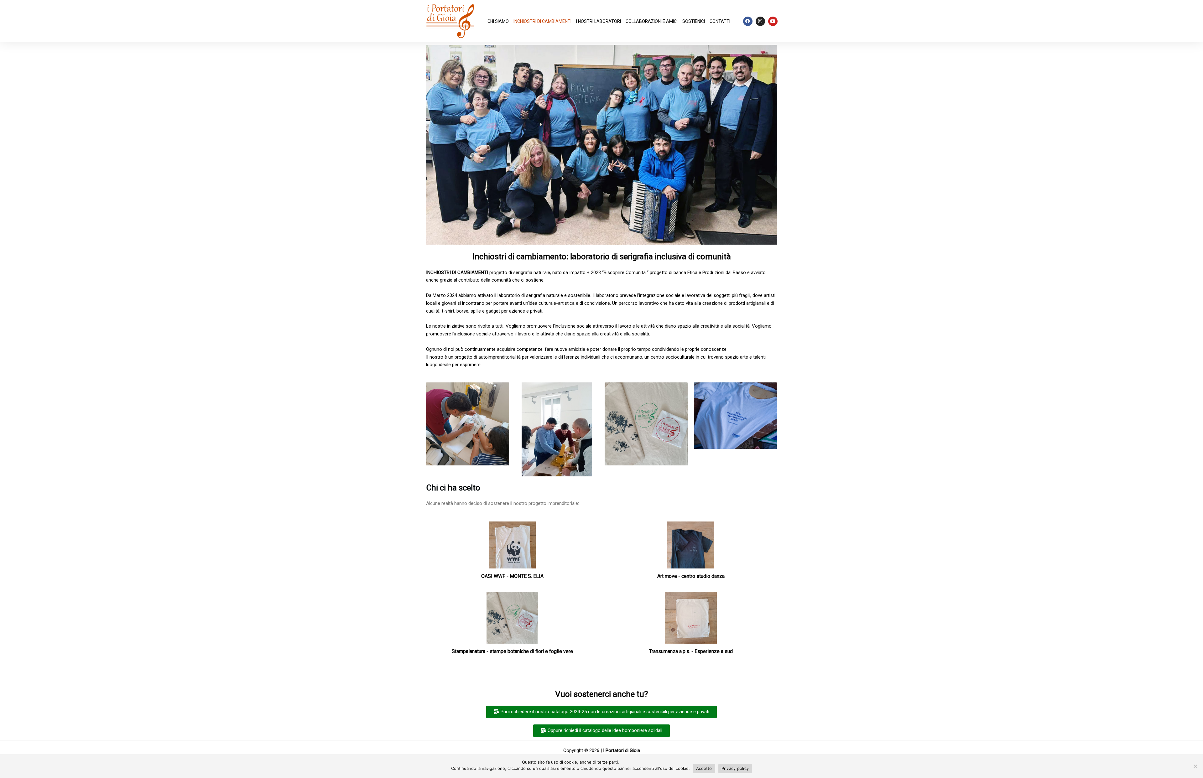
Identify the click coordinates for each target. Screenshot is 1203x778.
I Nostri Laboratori (598, 21)
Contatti (720, 21)
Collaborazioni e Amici (652, 21)
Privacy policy (735, 768)
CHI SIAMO (498, 21)
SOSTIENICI (693, 21)
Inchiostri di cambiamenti (542, 21)
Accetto (704, 768)
